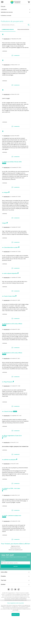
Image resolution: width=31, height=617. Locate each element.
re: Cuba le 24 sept (7, 411)
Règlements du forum (15, 546)
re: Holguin (5, 192)
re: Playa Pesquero (7, 381)
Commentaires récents (8, 29)
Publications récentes (23, 29)
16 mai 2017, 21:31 (14, 442)
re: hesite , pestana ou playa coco (11, 515)
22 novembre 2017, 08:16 (16, 167)
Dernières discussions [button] (7, 12)
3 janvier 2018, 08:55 (15, 135)
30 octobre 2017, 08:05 (15, 300)
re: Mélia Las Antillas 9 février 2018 (11, 161)
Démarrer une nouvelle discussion (15, 549)
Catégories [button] (4, 9)
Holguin (4, 223)
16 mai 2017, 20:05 (14, 463)
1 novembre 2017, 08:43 (16, 196)
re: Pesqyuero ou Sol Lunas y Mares (12, 323)
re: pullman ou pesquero (9, 459)
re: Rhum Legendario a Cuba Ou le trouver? (12, 436)
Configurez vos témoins (15, 611)
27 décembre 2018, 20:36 (16, 38)
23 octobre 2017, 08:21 (15, 329)
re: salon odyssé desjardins (9, 273)
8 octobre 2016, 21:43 (15, 495)
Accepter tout (15, 614)
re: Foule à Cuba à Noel (8, 296)
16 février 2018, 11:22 (15, 64)
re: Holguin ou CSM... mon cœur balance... (11, 489)
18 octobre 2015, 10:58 (15, 521)
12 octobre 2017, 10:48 (15, 385)
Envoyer (16, 566)
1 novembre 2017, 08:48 (16, 277)
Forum (3, 6)
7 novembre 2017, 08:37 (16, 227)
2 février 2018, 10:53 (15, 94)
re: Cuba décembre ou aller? (10, 247)
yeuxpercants (6, 38)
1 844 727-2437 (7, 555)
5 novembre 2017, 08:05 (16, 251)
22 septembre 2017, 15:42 (16, 415)
